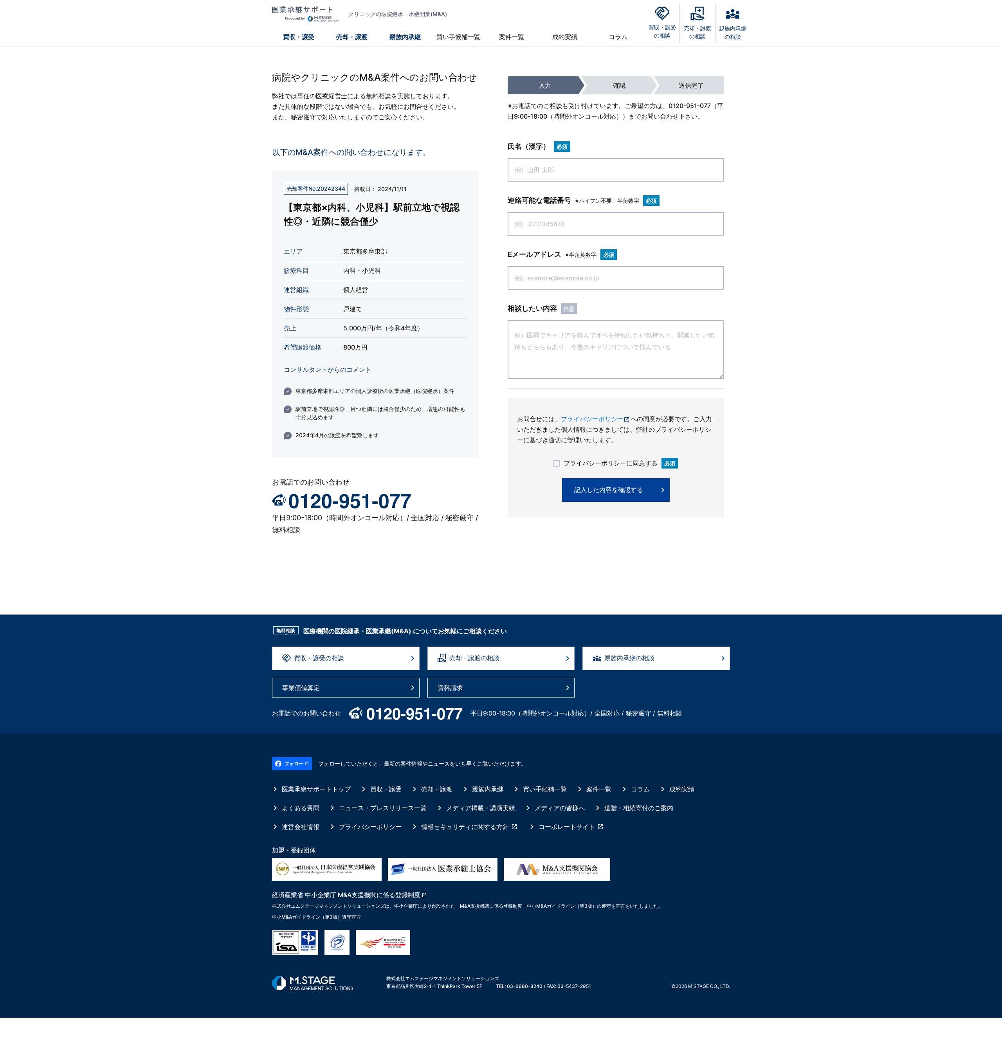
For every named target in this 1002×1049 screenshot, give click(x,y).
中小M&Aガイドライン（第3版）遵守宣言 (316, 917)
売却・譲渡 (352, 37)
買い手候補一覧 (458, 37)
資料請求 (450, 688)
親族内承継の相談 (629, 658)
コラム (618, 37)
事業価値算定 (301, 688)
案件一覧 (511, 37)
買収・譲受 (298, 37)
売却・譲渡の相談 (474, 658)
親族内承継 (405, 37)
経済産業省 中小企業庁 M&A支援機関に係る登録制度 (346, 895)
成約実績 (564, 37)
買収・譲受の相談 (319, 658)
